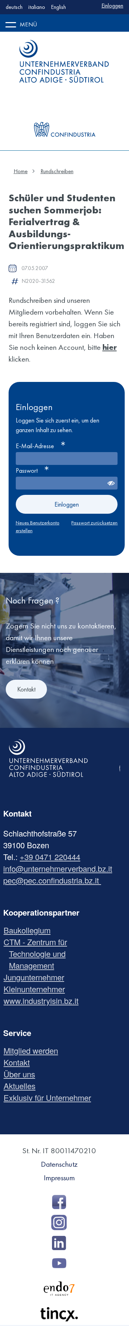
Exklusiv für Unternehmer (50, 1097)
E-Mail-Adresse (35, 446)
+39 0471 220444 (50, 856)
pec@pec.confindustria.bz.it (52, 880)
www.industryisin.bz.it (43, 1000)
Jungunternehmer (36, 977)
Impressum (59, 1177)
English (58, 7)
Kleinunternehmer (37, 988)
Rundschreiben (56, 171)
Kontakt (26, 689)
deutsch (14, 7)
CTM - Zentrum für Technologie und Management (38, 953)
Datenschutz (59, 1164)
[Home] (64, 61)
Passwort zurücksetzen (94, 522)
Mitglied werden (33, 1050)
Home (21, 171)
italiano (36, 7)
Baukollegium (30, 930)
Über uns (22, 1073)
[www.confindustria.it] (64, 115)
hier (109, 347)
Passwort (27, 470)
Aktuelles (22, 1085)
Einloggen (112, 5)
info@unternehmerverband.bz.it (57, 868)
